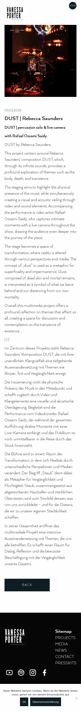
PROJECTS (65, 638)
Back (27, 585)
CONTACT (64, 657)
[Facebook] (44, 672)
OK (24, 701)
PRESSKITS (65, 663)
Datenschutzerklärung (46, 701)
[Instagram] (33, 672)
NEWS (61, 650)
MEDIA (61, 644)
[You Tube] (9, 672)
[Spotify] (21, 672)
